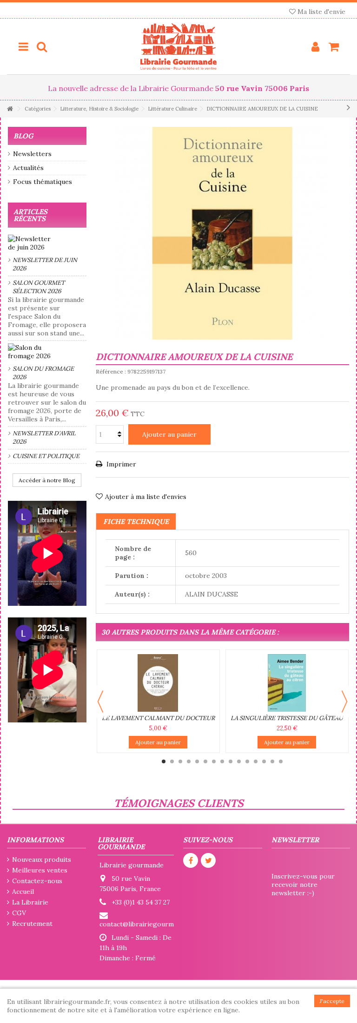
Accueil (23, 891)
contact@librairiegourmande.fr (147, 924)
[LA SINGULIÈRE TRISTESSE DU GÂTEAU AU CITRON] (287, 683)
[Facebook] (190, 860)
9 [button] (230, 761)
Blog (23, 135)
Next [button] (344, 701)
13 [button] (264, 761)
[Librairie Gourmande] (178, 46)
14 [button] (272, 761)
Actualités (28, 168)
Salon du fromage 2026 (43, 373)
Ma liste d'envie (320, 11)
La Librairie (30, 902)
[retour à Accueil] (10, 109)
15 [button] (281, 761)
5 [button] (197, 761)
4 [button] (189, 761)
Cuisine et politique (46, 456)
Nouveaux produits (41, 859)
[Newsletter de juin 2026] (47, 243)
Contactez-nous (37, 881)
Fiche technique (136, 521)
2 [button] (172, 761)
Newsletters (32, 154)
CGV (19, 913)
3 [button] (180, 761)
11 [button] (247, 761)
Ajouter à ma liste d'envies (145, 496)
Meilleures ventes (39, 870)
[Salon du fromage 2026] (47, 351)
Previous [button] (100, 701)
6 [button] (205, 761)
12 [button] (256, 761)
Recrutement (32, 923)
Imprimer (120, 464)
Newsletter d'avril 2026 (44, 437)
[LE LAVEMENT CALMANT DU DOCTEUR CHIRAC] (158, 683)
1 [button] (163, 761)
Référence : (111, 371)
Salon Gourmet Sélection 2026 (39, 287)
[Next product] (348, 107)
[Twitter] (208, 860)
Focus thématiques (42, 181)
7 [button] (214, 761)
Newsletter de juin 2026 (45, 264)
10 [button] (239, 761)
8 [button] (222, 761)
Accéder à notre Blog (47, 480)
